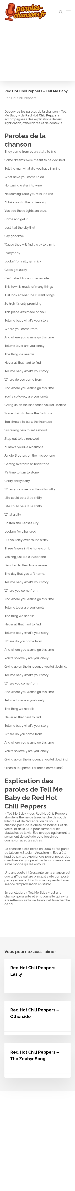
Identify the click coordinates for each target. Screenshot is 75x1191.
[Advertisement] (37, 50)
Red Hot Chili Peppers (20, 98)
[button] (68, 12)
